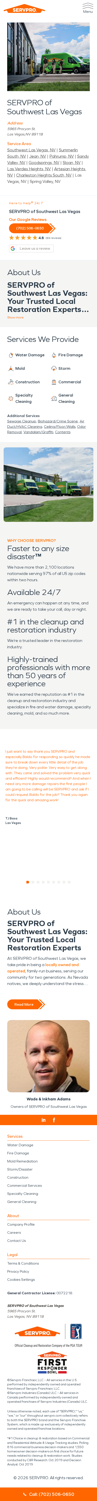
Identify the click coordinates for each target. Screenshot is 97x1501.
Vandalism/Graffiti (38, 432)
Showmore (15, 317)
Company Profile (21, 1224)
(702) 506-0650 (30, 228)
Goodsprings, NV (44, 162)
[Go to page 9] (69, 882)
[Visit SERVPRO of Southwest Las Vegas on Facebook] (54, 1120)
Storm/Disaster (20, 1169)
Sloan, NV (72, 162)
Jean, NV (37, 156)
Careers (14, 1232)
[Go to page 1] (27, 882)
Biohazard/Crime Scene (58, 421)
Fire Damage (18, 1153)
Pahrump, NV (61, 156)
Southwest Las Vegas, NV (31, 150)
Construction (17, 1177)
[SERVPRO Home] (24, 8)
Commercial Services (24, 1185)
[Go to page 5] (48, 882)
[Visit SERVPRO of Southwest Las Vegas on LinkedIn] (44, 1120)
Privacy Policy (18, 1271)
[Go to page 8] (64, 882)
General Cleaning (21, 1202)
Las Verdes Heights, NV (29, 168)
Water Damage (20, 1145)
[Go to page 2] (33, 882)
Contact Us (16, 1240)
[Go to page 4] (43, 882)
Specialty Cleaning (22, 1193)
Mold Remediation (22, 1161)
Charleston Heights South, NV (44, 175)
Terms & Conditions (23, 1263)
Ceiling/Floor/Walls (59, 426)
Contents (62, 432)
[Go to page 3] (38, 882)
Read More (23, 1004)
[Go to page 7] (59, 882)
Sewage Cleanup (21, 421)
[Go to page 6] (53, 882)
